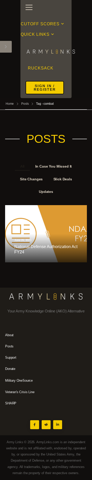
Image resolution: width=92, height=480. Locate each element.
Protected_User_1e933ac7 (38, 260)
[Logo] (46, 51)
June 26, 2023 (22, 240)
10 (72, 260)
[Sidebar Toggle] (6, 47)
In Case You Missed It (53, 166)
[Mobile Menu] (29, 7)
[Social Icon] (34, 424)
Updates (46, 192)
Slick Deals (62, 179)
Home (10, 104)
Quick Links (35, 34)
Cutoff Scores (40, 24)
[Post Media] (46, 233)
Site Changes (31, 179)
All (22, 166)
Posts (25, 104)
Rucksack (40, 68)
